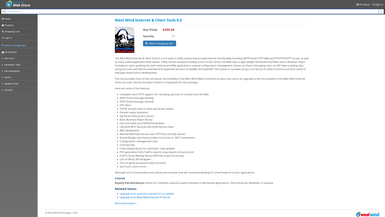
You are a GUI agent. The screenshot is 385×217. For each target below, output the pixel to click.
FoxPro (7, 77)
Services (8, 90)
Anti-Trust (9, 58)
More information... (126, 203)
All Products (10, 52)
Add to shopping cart (161, 43)
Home (7, 18)
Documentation (12, 71)
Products (364, 4)
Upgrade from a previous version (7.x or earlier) (147, 193)
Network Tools (11, 83)
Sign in (379, 4)
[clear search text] (381, 11)
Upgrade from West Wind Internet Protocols (145, 197)
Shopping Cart (11, 31)
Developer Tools (12, 64)
